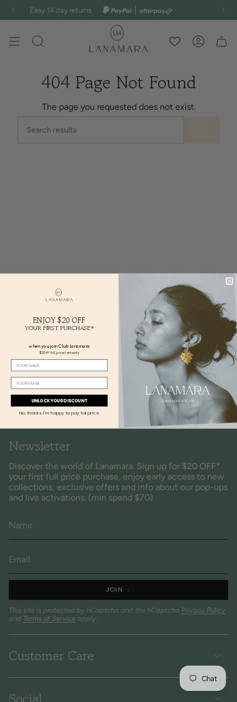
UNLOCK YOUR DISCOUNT (59, 400)
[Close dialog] (230, 281)
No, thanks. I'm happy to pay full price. (59, 413)
